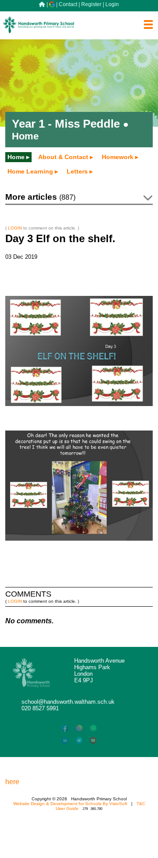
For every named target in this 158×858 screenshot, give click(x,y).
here (12, 781)
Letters (77, 171)
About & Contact (63, 156)
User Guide (67, 808)
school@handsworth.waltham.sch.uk (68, 701)
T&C (140, 803)
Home (16, 156)
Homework (117, 156)
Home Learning (30, 171)
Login (112, 4)
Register (91, 4)
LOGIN (15, 228)
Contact (68, 4)
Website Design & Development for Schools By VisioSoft (70, 803)
